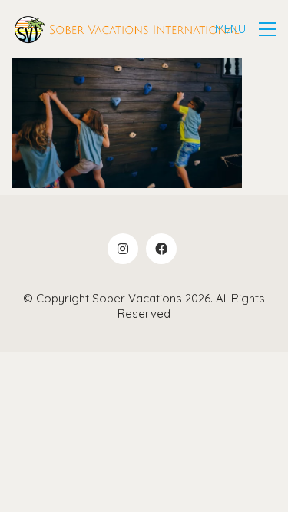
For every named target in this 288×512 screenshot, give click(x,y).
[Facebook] (161, 248)
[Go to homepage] (127, 29)
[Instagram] (123, 248)
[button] (245, 29)
